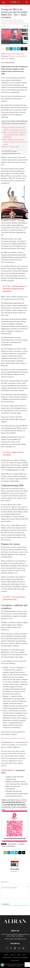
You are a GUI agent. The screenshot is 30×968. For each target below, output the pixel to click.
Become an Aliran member (11, 147)
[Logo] (15, 926)
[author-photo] (14, 866)
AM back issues (15, 960)
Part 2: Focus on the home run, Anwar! (13, 738)
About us (6, 954)
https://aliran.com (14, 871)
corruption (21, 844)
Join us (24, 954)
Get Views (26, 26)
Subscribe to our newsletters (20, 957)
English (21, 54)
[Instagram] (10, 948)
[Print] (25, 48)
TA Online (7, 6)
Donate (19, 954)
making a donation (21, 800)
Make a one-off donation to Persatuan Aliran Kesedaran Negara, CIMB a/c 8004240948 (15, 134)
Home (2, 6)
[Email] (22, 48)
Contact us (13, 954)
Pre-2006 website (7, 957)
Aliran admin (14, 869)
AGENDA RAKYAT (7, 770)
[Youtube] (23, 948)
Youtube (6, 58)
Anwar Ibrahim (12, 844)
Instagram (18, 56)
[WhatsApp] (7, 48)
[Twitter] (14, 48)
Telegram (11, 56)
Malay (14, 54)
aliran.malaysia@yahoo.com (18, 939)
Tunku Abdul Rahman (8, 846)
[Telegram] (18, 48)
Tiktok (24, 56)
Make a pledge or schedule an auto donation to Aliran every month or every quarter (15, 141)
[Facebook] (11, 48)
